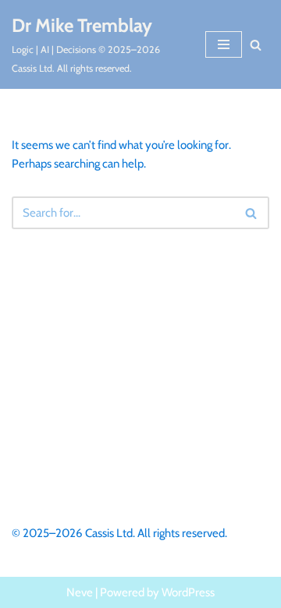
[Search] (255, 45)
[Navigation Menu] (223, 44)
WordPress (188, 592)
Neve (79, 592)
